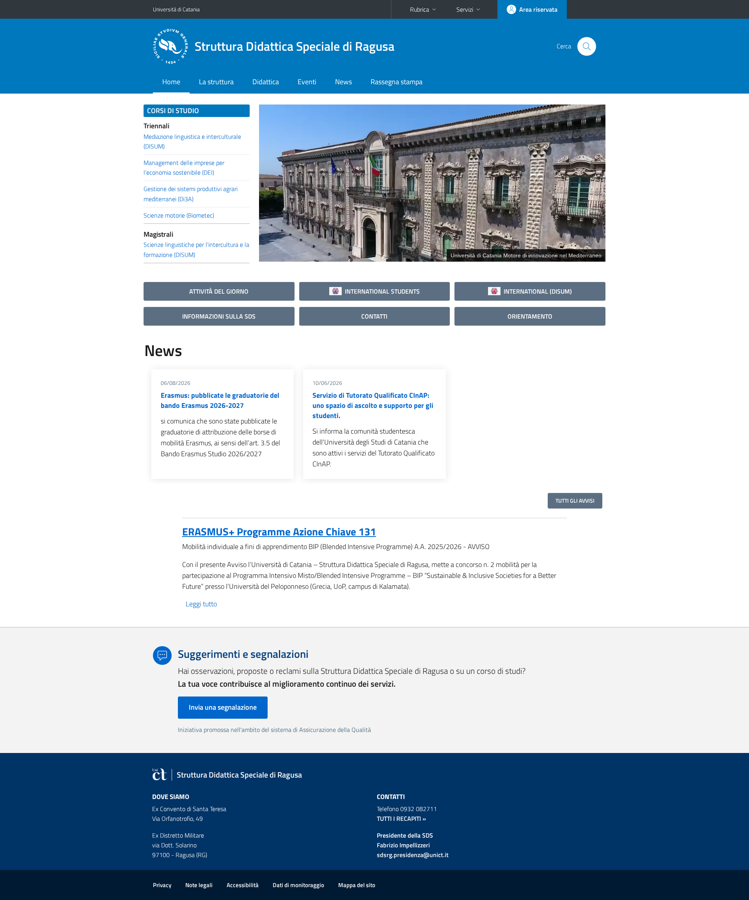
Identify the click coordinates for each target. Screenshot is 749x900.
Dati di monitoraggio (298, 885)
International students (381, 291)
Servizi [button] (464, 9)
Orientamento (530, 316)
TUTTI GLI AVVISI (575, 500)
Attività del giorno (218, 291)
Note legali (199, 885)
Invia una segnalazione (223, 707)
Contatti (374, 316)
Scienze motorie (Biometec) (179, 215)
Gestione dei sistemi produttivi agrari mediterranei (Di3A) (191, 193)
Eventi (307, 81)
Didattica (265, 81)
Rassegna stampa (396, 81)
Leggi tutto (201, 604)
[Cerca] (586, 46)
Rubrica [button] (419, 9)
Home (171, 81)
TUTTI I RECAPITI (399, 818)
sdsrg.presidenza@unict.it (413, 854)
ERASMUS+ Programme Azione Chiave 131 (279, 531)
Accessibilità (243, 885)
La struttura (216, 81)
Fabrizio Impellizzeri (403, 845)
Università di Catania (176, 9)
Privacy (162, 885)
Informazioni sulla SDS (219, 316)
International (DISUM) (536, 291)
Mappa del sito (356, 885)
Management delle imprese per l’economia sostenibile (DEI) (184, 167)
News (343, 81)
